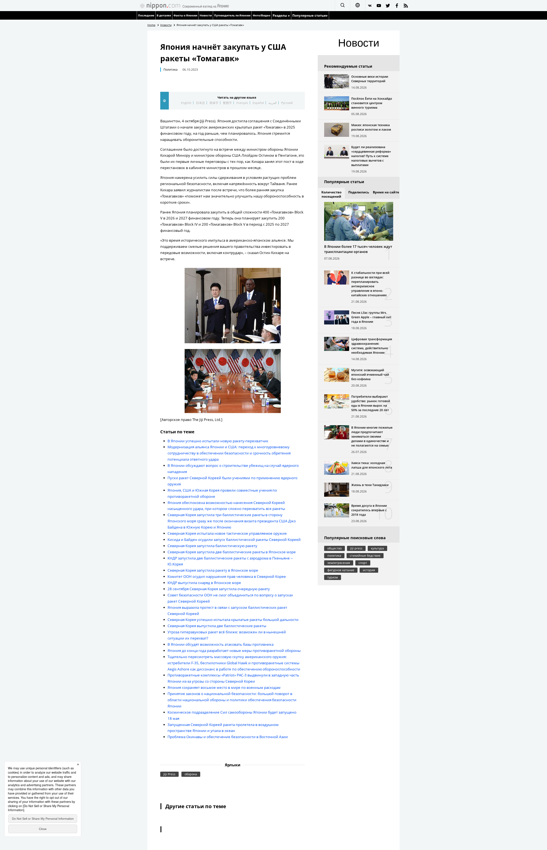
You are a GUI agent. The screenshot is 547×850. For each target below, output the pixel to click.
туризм (332, 577)
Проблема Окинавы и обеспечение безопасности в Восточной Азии (228, 736)
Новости (206, 15)
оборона (191, 774)
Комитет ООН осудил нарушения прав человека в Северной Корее (227, 576)
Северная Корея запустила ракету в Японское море (213, 570)
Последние (146, 15)
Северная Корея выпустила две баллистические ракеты (217, 625)
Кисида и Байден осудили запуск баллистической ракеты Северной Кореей (234, 539)
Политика (170, 69)
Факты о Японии (185, 15)
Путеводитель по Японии (232, 15)
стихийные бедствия (365, 556)
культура (377, 548)
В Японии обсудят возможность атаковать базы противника (221, 644)
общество (334, 548)
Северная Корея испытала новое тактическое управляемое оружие (227, 533)
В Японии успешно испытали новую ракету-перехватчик (218, 440)
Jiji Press (169, 774)
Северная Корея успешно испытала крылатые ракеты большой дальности (233, 619)
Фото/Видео (261, 15)
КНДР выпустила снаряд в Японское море (204, 582)
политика (334, 556)
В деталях (164, 15)
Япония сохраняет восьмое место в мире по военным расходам (224, 687)
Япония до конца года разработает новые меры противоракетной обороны (234, 650)
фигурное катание (340, 570)
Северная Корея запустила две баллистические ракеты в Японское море (232, 551)
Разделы (280, 15)
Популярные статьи (309, 15)
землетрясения (338, 563)
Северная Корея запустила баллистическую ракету (212, 545)
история (369, 570)
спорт (363, 563)
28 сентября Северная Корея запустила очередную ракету (219, 588)
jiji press (356, 548)
